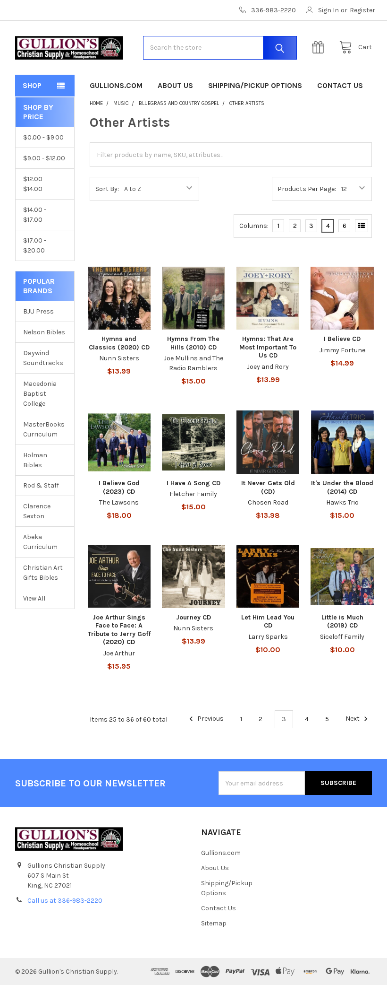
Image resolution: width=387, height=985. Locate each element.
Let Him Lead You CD (267, 621)
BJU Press (38, 311)
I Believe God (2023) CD (119, 487)
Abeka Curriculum (40, 542)
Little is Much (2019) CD (342, 621)
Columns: (254, 226)
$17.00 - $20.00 (34, 245)
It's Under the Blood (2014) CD (342, 487)
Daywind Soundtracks (43, 358)
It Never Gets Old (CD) (268, 487)
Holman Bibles (35, 460)
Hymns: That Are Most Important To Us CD (267, 347)
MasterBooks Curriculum (44, 429)
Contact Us (340, 85)
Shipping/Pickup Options (255, 85)
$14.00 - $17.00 (34, 215)
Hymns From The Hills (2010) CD (193, 343)
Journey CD (193, 617)
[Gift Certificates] (320, 47)
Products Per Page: (307, 189)
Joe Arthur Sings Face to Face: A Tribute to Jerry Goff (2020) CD (119, 629)
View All (34, 598)
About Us (175, 85)
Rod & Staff (41, 485)
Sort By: (107, 189)
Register (362, 10)
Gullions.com (116, 85)
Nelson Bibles (44, 332)
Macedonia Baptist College (40, 394)
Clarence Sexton (36, 511)
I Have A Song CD (193, 483)
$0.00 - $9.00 (43, 137)
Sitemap (214, 923)
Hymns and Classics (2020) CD (119, 343)
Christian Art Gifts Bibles (43, 573)
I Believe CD (342, 339)
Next (353, 719)
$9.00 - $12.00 (44, 158)
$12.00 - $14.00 (34, 184)
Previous (210, 719)
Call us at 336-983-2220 (64, 901)
